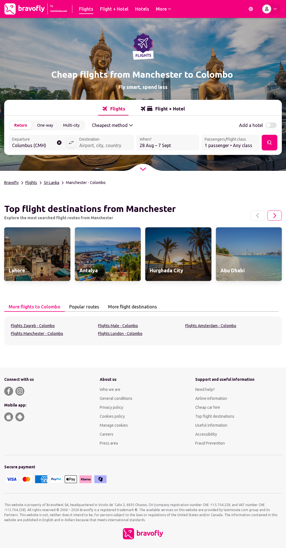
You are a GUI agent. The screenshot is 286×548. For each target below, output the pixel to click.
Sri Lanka (51, 182)
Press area (109, 443)
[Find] (269, 142)
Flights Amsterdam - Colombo (210, 325)
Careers (106, 434)
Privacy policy (111, 407)
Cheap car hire (207, 407)
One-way (45, 125)
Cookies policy (112, 416)
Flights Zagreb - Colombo (33, 325)
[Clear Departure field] (59, 142)
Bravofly (11, 182)
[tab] (113, 108)
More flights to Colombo (34, 306)
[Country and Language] (250, 9)
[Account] (270, 9)
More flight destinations (132, 306)
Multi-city (71, 125)
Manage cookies (114, 425)
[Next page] (274, 216)
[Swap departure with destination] (71, 142)
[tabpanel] (143, 330)
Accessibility (206, 434)
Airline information (211, 398)
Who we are (110, 389)
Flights (31, 182)
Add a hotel (251, 125)
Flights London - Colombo (120, 333)
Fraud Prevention (210, 443)
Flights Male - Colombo (118, 325)
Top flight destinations (214, 416)
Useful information (211, 425)
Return (20, 125)
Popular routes (84, 306)
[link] (37, 254)
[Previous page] (258, 216)
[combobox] (37, 143)
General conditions (116, 398)
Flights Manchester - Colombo (37, 333)
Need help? (205, 389)
